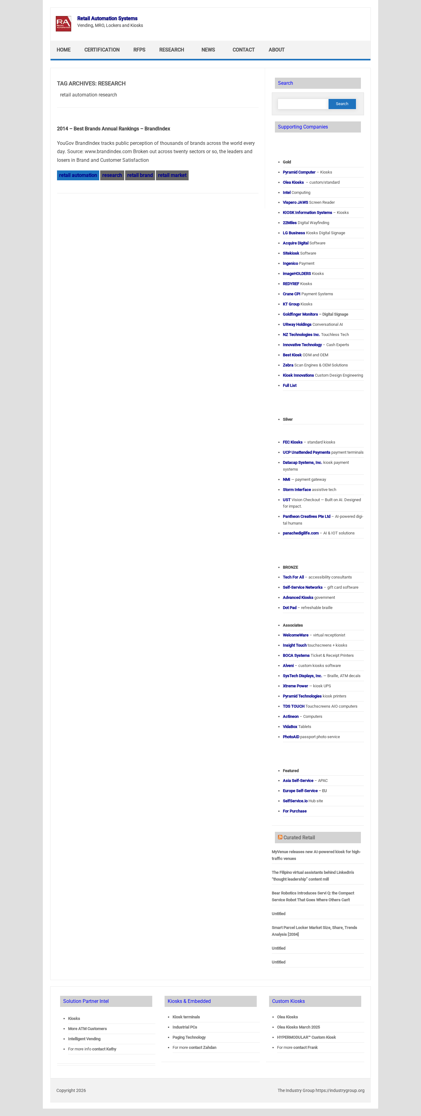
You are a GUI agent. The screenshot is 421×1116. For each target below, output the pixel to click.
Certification (102, 50)
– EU (305, 790)
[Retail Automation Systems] (63, 30)
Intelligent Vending (84, 1038)
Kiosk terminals (186, 1017)
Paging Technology (189, 1037)
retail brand (140, 175)
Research (171, 50)
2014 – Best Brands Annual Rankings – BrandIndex (113, 129)
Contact (244, 50)
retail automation (78, 175)
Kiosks (74, 1018)
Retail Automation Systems (107, 18)
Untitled (278, 913)
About (277, 50)
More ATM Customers (87, 1028)
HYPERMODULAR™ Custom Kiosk (306, 1037)
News (208, 50)
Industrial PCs (185, 1027)
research (112, 175)
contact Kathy (104, 1049)
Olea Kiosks (287, 1017)
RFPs (139, 50)
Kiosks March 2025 (298, 1027)
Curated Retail (299, 837)
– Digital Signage (315, 314)
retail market (172, 175)
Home (64, 50)
